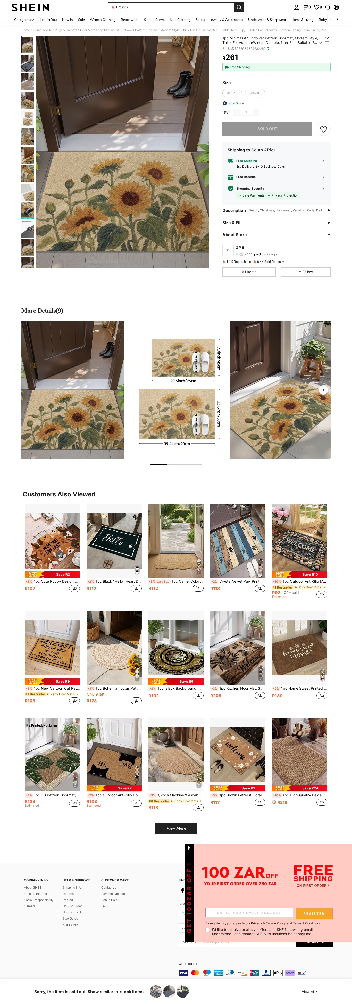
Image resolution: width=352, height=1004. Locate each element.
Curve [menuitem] (160, 20)
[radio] (232, 93)
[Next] (323, 390)
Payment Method (113, 894)
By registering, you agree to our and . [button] (263, 923)
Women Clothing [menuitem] (103, 20)
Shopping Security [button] (250, 188)
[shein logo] (30, 7)
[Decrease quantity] (236, 112)
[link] (306, 7)
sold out (267, 128)
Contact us (108, 887)
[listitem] (52, 553)
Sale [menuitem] (81, 20)
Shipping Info (72, 887)
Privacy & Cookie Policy (268, 923)
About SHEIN (33, 887)
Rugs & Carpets (66, 30)
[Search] (239, 7)
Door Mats (87, 30)
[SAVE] (324, 129)
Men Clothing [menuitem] (180, 20)
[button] (327, 7)
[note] (52, 574)
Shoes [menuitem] (200, 20)
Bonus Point (109, 900)
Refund (68, 900)
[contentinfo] (256, 973)
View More (176, 828)
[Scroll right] (337, 19)
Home (25, 30)
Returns (68, 894)
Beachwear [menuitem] (130, 20)
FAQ (104, 906)
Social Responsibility (38, 900)
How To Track (72, 912)
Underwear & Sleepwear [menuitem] (267, 20)
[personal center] (297, 7)
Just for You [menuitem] (48, 20)
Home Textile (42, 30)
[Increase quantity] (256, 112)
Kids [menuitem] (147, 20)
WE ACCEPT (188, 964)
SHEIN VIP (70, 925)
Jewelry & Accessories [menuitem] (226, 20)
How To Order (72, 906)
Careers (29, 906)
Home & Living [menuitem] (302, 20)
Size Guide (70, 918)
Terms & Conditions (307, 923)
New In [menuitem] (67, 20)
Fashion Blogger (35, 894)
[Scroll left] (331, 19)
